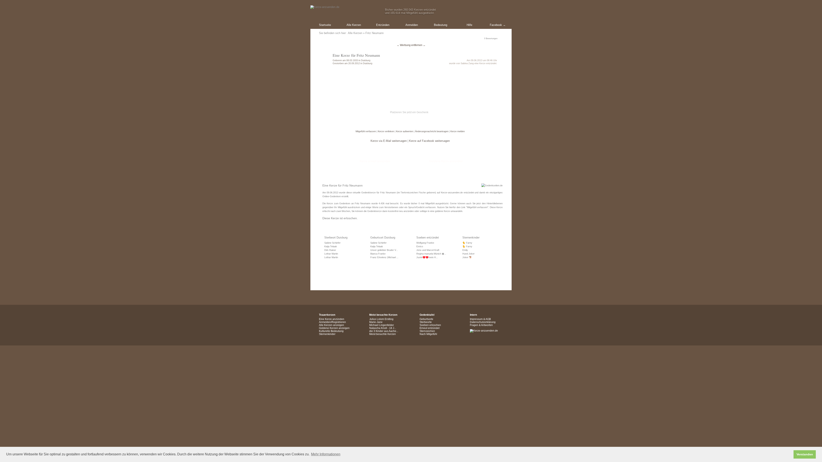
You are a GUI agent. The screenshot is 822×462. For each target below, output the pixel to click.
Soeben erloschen (430, 325)
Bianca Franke (378, 253)
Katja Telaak (330, 246)
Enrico (419, 246)
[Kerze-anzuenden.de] (484, 330)
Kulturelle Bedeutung (331, 331)
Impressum (476, 319)
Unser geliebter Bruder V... (384, 250)
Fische (422, 192)
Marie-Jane (376, 322)
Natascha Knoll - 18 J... (382, 328)
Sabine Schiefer (332, 242)
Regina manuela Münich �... (431, 253)
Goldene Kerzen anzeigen (334, 328)
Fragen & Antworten (481, 325)
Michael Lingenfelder (381, 325)
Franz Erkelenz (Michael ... (384, 257)
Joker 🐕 (467, 257)
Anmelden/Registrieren (332, 322)
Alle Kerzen (354, 25)
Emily (465, 250)
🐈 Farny (467, 242)
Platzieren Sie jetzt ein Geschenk (409, 112)
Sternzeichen (427, 331)
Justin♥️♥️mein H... (427, 257)
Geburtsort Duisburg (382, 237)
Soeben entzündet (427, 237)
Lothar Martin (331, 253)
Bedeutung (440, 25)
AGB (488, 319)
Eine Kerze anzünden (331, 319)
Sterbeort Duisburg (335, 237)
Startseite (325, 25)
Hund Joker (468, 253)
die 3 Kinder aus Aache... (383, 331)
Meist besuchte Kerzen (382, 334)
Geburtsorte (426, 319)
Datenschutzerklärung (483, 322)
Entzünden (382, 25)
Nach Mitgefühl (428, 334)
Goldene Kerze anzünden (446, 161)
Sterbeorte (426, 322)
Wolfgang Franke (425, 242)
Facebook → (498, 25)
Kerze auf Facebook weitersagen (429, 140)
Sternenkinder (471, 237)
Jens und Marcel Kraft (427, 250)
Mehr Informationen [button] (325, 454)
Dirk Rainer (330, 250)
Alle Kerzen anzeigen (331, 325)
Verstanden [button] (805, 454)
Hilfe (469, 25)
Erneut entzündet (429, 328)
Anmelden (411, 25)
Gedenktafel (427, 314)
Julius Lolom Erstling (381, 319)
